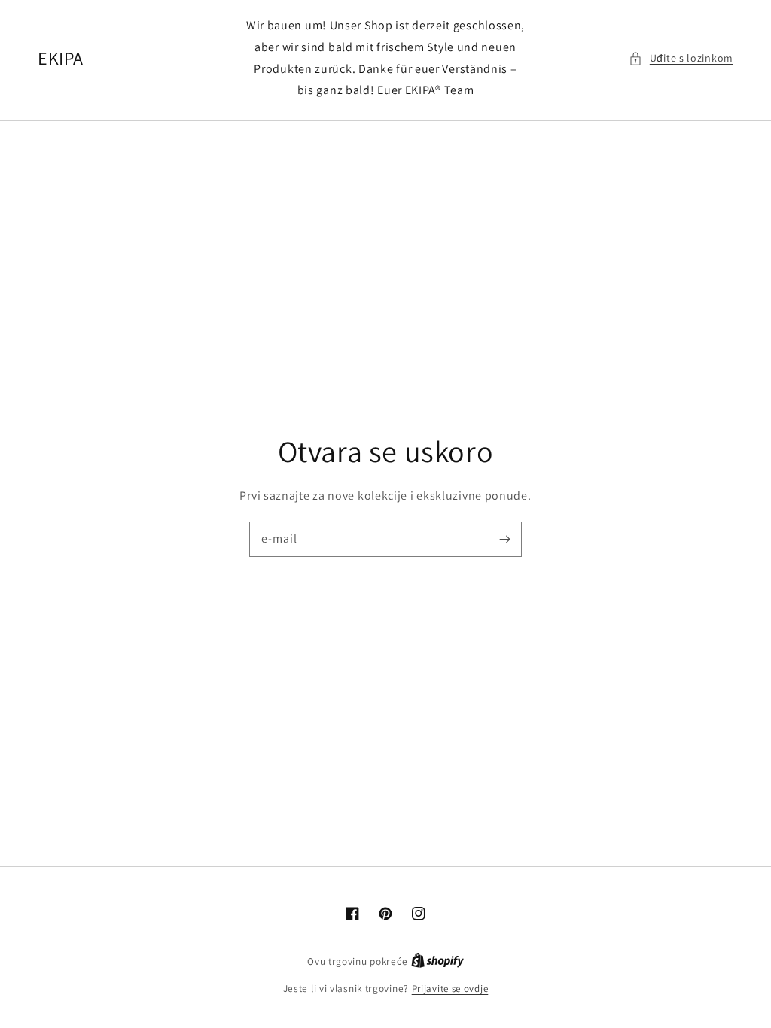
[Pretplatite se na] (504, 538)
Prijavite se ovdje (450, 988)
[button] (681, 58)
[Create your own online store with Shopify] (437, 961)
